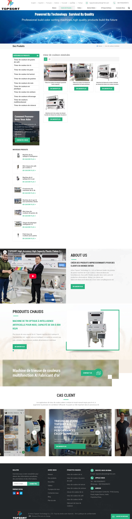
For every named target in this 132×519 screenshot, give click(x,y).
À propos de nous (106, 8)
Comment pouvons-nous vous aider (24, 118)
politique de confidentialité (87, 514)
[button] (13, 350)
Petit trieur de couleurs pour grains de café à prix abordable (30, 234)
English (33, 3)
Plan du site (52, 500)
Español (41, 3)
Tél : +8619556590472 (98, 481)
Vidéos (79, 8)
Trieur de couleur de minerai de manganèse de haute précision (81, 83)
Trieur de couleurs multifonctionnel (21, 101)
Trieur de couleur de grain (23, 70)
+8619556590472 (123, 3)
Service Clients (91, 8)
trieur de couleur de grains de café (76, 479)
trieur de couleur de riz (74, 474)
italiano (56, 3)
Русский (64, 3)
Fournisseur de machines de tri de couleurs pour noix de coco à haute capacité (30, 189)
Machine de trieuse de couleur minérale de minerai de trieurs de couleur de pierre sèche (107, 83)
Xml (76, 514)
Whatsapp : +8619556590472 (100, 484)
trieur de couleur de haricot (76, 484)
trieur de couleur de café (75, 496)
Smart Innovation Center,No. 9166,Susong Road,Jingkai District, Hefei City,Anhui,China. (105, 494)
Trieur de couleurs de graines (25, 79)
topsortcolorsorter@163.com (99, 3)
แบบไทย (72, 3)
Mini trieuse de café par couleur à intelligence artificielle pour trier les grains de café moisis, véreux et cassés (29, 166)
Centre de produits (66, 8)
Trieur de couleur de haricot (24, 74)
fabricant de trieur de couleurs (74, 504)
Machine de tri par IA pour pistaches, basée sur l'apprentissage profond (30, 200)
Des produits (52, 478)
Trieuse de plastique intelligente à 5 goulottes (29, 223)
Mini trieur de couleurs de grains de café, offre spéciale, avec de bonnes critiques (30, 212)
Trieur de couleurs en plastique (22, 88)
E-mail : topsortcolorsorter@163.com (103, 474)
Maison (54, 8)
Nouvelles (51, 482)
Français (49, 3)
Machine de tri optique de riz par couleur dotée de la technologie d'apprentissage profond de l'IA (29, 178)
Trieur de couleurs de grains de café (24, 61)
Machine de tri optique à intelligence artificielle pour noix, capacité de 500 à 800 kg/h (30, 155)
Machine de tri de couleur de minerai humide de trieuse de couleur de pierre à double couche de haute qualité (55, 114)
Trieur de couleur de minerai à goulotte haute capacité (55, 83)
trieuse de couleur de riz (75, 492)
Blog (49, 497)
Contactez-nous (120, 8)
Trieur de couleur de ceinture (24, 92)
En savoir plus (29, 159)
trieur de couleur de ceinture (76, 488)
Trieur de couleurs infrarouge (25, 96)
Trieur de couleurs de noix (23, 83)
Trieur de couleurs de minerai (25, 105)
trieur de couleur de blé (74, 499)
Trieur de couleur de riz (22, 65)
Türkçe (80, 3)
